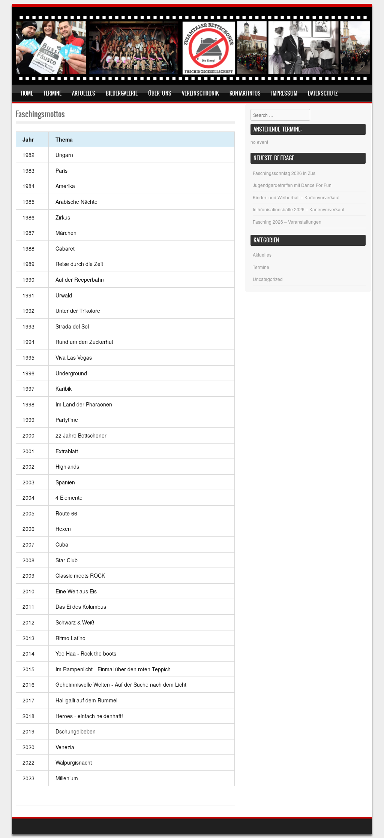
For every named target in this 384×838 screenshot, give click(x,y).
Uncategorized (268, 279)
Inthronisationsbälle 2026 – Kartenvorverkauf (298, 209)
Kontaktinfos (245, 93)
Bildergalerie (122, 93)
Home (27, 93)
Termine (53, 93)
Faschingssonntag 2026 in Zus (284, 173)
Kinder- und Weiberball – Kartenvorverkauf (296, 197)
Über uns (159, 93)
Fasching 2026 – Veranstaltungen (287, 221)
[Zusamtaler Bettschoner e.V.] (193, 80)
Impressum (284, 93)
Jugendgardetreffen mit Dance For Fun (292, 185)
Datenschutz (323, 93)
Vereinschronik (200, 93)
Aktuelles (83, 93)
